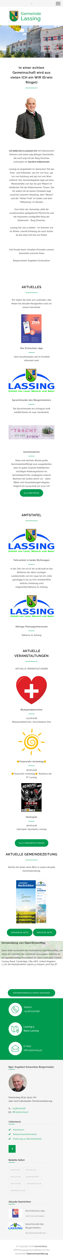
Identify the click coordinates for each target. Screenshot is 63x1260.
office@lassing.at (20, 1112)
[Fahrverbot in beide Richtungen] (31, 540)
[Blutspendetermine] (31, 690)
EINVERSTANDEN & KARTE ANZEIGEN (31, 993)
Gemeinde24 (40, 1246)
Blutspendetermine (31, 709)
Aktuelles (31, 1170)
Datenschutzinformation (25, 1134)
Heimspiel (31, 817)
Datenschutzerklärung (37, 1253)
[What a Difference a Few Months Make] (15, 1213)
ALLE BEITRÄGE (31, 493)
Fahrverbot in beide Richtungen (32, 560)
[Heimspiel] (31, 797)
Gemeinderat (32, 1177)
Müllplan (16, 1177)
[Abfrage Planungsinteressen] (31, 607)
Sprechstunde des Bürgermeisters (31, 400)
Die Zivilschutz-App (31, 348)
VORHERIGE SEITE (20, 932)
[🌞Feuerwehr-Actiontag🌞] (31, 742)
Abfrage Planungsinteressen (31, 626)
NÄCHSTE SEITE (44, 932)
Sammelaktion (31, 452)
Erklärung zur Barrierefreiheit (27, 1139)
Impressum (18, 1129)
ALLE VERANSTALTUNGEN (31, 843)
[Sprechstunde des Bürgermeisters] (31, 380)
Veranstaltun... (35, 1184)
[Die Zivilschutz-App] (31, 328)
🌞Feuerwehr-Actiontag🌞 (31, 761)
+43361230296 (18, 1108)
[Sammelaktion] (31, 432)
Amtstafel (16, 1184)
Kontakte (15, 1170)
